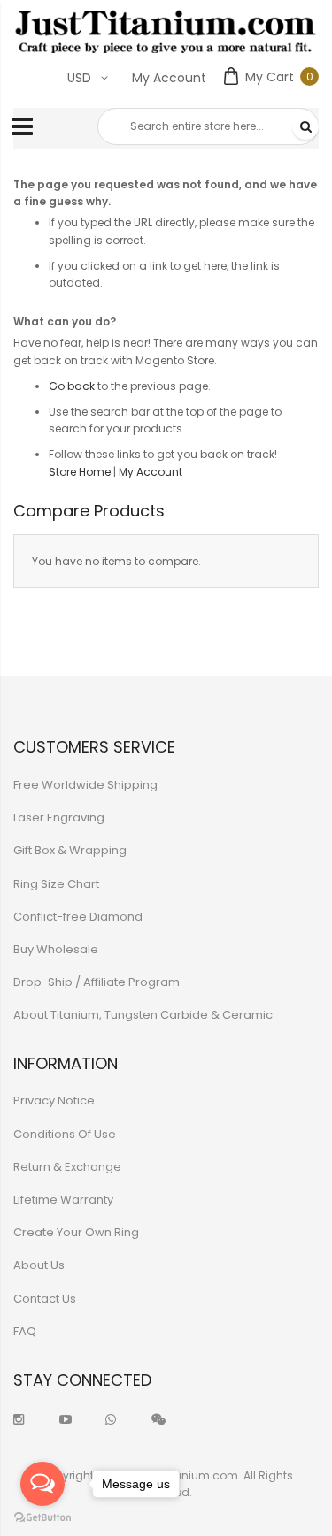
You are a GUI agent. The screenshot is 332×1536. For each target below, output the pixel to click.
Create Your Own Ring (76, 1232)
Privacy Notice (54, 1100)
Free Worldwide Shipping (85, 784)
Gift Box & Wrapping (70, 850)
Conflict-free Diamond (78, 916)
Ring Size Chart (56, 883)
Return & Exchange (67, 1166)
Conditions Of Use (64, 1134)
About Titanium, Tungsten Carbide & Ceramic (143, 1014)
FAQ (24, 1331)
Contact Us (44, 1298)
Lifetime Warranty (63, 1199)
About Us (39, 1265)
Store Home (80, 471)
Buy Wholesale (55, 949)
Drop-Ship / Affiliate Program (96, 982)
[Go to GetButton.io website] (42, 1518)
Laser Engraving (58, 817)
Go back (72, 386)
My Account (169, 78)
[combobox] (208, 126)
